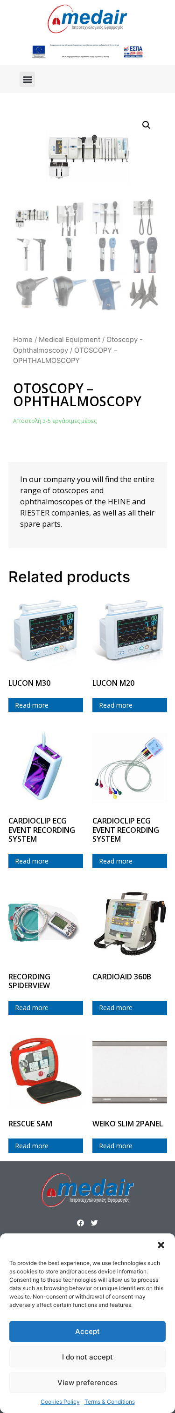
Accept (87, 1331)
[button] (161, 1245)
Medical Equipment (69, 339)
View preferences (87, 1382)
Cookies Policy (60, 1401)
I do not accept (87, 1357)
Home (23, 339)
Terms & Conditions (109, 1401)
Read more (32, 705)
